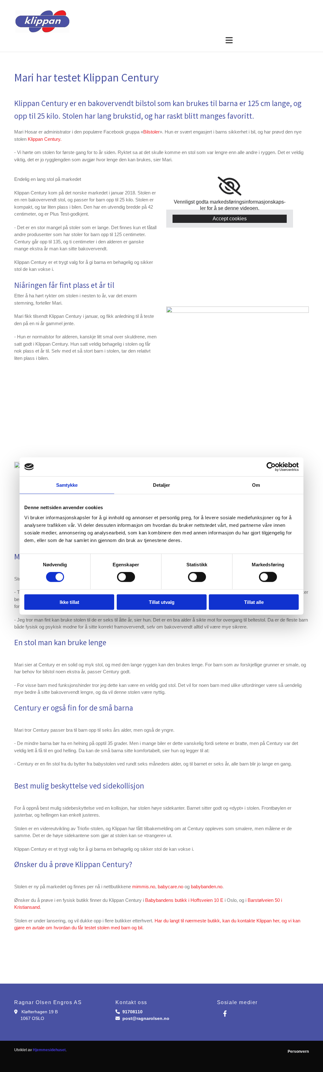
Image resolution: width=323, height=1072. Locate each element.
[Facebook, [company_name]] (225, 1013)
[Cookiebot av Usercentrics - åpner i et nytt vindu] (271, 467)
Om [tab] (256, 485)
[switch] (126, 577)
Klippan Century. (45, 139)
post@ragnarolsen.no (145, 1018)
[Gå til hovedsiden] (60, 21)
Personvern (298, 1051)
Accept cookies (230, 218)
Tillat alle (254, 601)
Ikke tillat (69, 601)
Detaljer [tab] (161, 485)
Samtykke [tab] (67, 485)
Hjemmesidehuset (49, 1050)
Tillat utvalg (161, 601)
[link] (229, 186)
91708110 (132, 1011)
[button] (123, 40)
